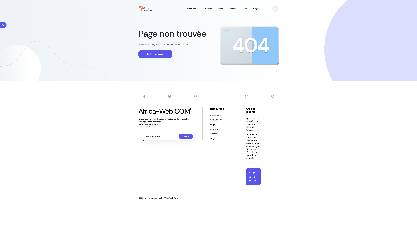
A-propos (232, 8)
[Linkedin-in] (221, 97)
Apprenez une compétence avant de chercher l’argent (252, 124)
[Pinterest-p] (195, 97)
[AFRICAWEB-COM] (145, 8)
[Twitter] (170, 97)
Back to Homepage (155, 54)
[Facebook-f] (144, 97)
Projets (220, 8)
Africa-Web (191, 8)
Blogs (255, 8)
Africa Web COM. (171, 198)
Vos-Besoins (206, 8)
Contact (244, 8)
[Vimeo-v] (272, 97)
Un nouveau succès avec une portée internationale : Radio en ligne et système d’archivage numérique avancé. (253, 146)
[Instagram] (247, 97)
